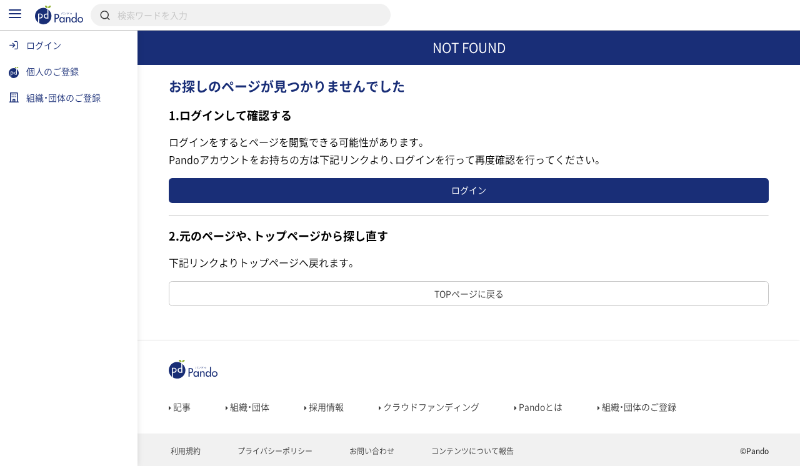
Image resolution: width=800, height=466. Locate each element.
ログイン (468, 190)
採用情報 (325, 406)
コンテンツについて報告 (471, 451)
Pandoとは (539, 406)
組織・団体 (248, 406)
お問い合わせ (371, 451)
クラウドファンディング (430, 406)
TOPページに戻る (469, 293)
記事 (181, 406)
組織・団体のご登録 (638, 406)
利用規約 (185, 451)
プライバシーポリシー (274, 451)
